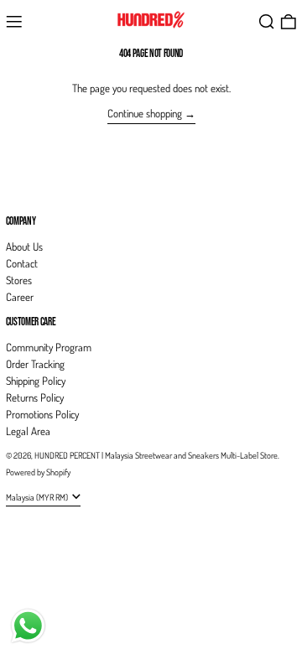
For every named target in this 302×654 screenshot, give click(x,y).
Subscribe (25, 193)
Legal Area (28, 431)
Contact (22, 263)
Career (20, 297)
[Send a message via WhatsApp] (28, 626)
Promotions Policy (42, 414)
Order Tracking (35, 364)
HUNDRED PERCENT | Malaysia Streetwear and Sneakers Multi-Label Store (156, 454)
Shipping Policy (35, 380)
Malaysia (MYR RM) (38, 496)
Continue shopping (144, 113)
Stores (19, 280)
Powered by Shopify (38, 471)
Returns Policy (35, 397)
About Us (24, 246)
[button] (266, 22)
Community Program (48, 347)
